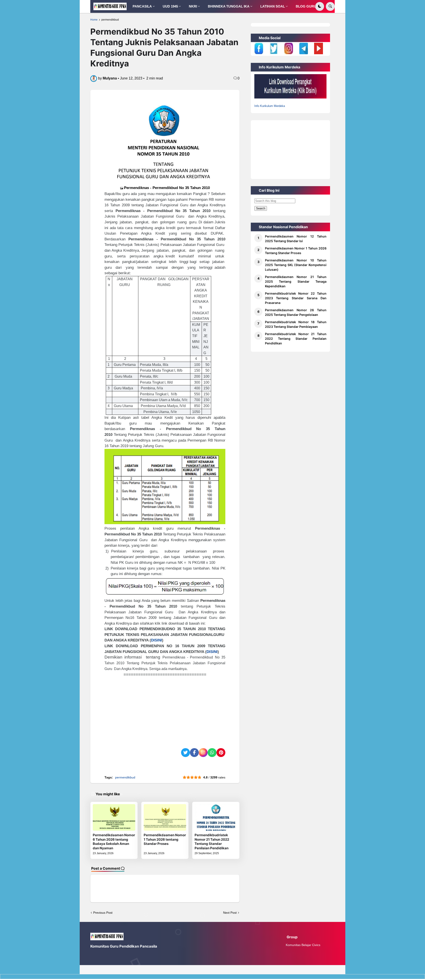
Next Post (230, 912)
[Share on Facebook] (194, 752)
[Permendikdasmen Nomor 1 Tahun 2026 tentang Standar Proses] (165, 817)
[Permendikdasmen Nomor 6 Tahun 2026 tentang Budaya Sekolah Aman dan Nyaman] (114, 817)
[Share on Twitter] (185, 752)
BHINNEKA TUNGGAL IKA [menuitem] (228, 6)
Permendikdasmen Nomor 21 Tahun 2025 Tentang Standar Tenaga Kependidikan (295, 281)
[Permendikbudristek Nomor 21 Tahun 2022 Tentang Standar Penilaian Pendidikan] (216, 817)
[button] (319, 6)
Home (94, 19)
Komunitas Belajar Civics (303, 945)
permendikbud (110, 19)
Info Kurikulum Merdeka (269, 106)
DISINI (156, 640)
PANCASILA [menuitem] (142, 6)
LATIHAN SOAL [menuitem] (272, 6)
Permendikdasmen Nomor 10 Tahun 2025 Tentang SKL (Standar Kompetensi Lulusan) (295, 264)
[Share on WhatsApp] (212, 752)
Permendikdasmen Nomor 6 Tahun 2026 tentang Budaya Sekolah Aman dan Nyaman (114, 841)
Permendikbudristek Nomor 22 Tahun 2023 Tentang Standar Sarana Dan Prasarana (295, 298)
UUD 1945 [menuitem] (170, 6)
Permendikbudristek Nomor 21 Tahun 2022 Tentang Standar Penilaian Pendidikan (212, 841)
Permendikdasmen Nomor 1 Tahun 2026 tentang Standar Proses (165, 839)
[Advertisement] (165, 709)
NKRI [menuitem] (193, 6)
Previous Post (102, 912)
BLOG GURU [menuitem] (306, 6)
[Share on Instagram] (203, 752)
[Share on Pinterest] (220, 752)
